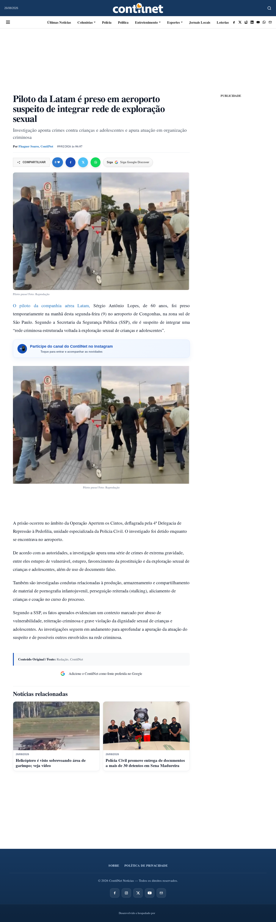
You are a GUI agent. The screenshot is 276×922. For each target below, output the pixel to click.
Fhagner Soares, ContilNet (36, 146)
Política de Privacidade (146, 865)
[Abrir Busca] (269, 8)
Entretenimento (146, 22)
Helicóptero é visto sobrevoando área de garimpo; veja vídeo (51, 762)
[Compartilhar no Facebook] (70, 162)
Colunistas (85, 22)
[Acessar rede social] (233, 22)
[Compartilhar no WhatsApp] (95, 162)
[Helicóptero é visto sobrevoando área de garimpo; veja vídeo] (56, 726)
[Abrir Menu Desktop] (8, 22)
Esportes (173, 22)
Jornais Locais (199, 22)
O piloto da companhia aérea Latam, (51, 305)
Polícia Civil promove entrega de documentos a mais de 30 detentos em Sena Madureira (145, 762)
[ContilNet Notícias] (138, 8)
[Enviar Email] (270, 22)
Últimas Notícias (59, 22)
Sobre (113, 865)
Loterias (223, 22)
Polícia (106, 22)
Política (123, 22)
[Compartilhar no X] (83, 162)
